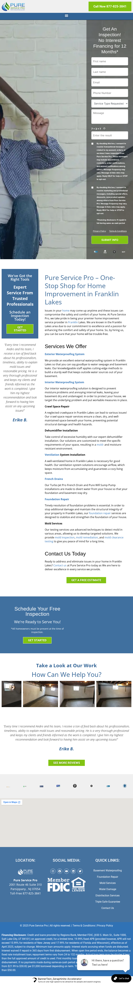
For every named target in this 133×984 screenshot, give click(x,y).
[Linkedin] (73, 871)
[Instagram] (52, 871)
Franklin (73, 322)
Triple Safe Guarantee (107, 901)
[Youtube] (66, 871)
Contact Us (107, 908)
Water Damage (107, 889)
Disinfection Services (108, 895)
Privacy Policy (99, 231)
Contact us (59, 565)
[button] (66, 15)
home (65, 310)
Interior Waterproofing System (64, 382)
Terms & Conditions (118, 231)
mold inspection (65, 537)
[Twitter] (80, 871)
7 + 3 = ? (96, 129)
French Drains (54, 479)
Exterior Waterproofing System (65, 354)
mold (100, 444)
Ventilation (52, 454)
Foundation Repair (57, 499)
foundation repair (100, 513)
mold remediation (87, 537)
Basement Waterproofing (107, 870)
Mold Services (108, 883)
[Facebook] (59, 871)
